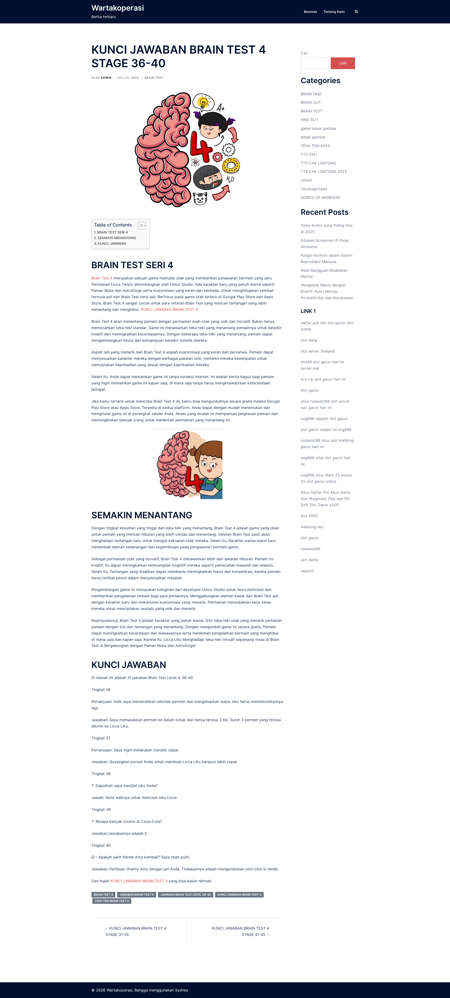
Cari (304, 53)
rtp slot (314, 379)
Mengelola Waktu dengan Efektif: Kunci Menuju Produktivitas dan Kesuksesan (327, 291)
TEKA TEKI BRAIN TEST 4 (112, 901)
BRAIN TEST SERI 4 (112, 232)
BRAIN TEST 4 (103, 894)
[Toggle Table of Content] (139, 226)
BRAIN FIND (311, 94)
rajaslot (322, 418)
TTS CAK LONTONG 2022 (324, 171)
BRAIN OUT (311, 102)
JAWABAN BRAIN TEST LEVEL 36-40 (185, 894)
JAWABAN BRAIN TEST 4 (137, 894)
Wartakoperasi (117, 7)
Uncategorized (314, 188)
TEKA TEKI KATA (315, 145)
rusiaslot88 (310, 548)
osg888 (345, 429)
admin (106, 77)
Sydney (181, 990)
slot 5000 (309, 515)
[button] (357, 12)
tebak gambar (313, 137)
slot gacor (336, 322)
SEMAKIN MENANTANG (117, 238)
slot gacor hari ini (328, 362)
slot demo (310, 559)
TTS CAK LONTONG (318, 163)
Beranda (310, 12)
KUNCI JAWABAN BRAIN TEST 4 (169, 309)
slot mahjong (342, 440)
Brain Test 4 (101, 278)
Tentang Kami (334, 12)
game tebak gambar (319, 128)
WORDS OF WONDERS (320, 197)
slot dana (309, 340)
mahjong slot (312, 526)
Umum (306, 180)
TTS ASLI (309, 154)
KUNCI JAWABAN (112, 243)
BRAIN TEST (154, 77)
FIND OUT (310, 119)
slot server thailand (318, 351)
